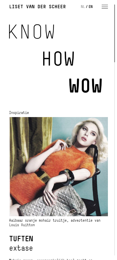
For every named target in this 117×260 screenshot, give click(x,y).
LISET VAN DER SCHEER (37, 6)
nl (83, 6)
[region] (58, 130)
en (91, 6)
